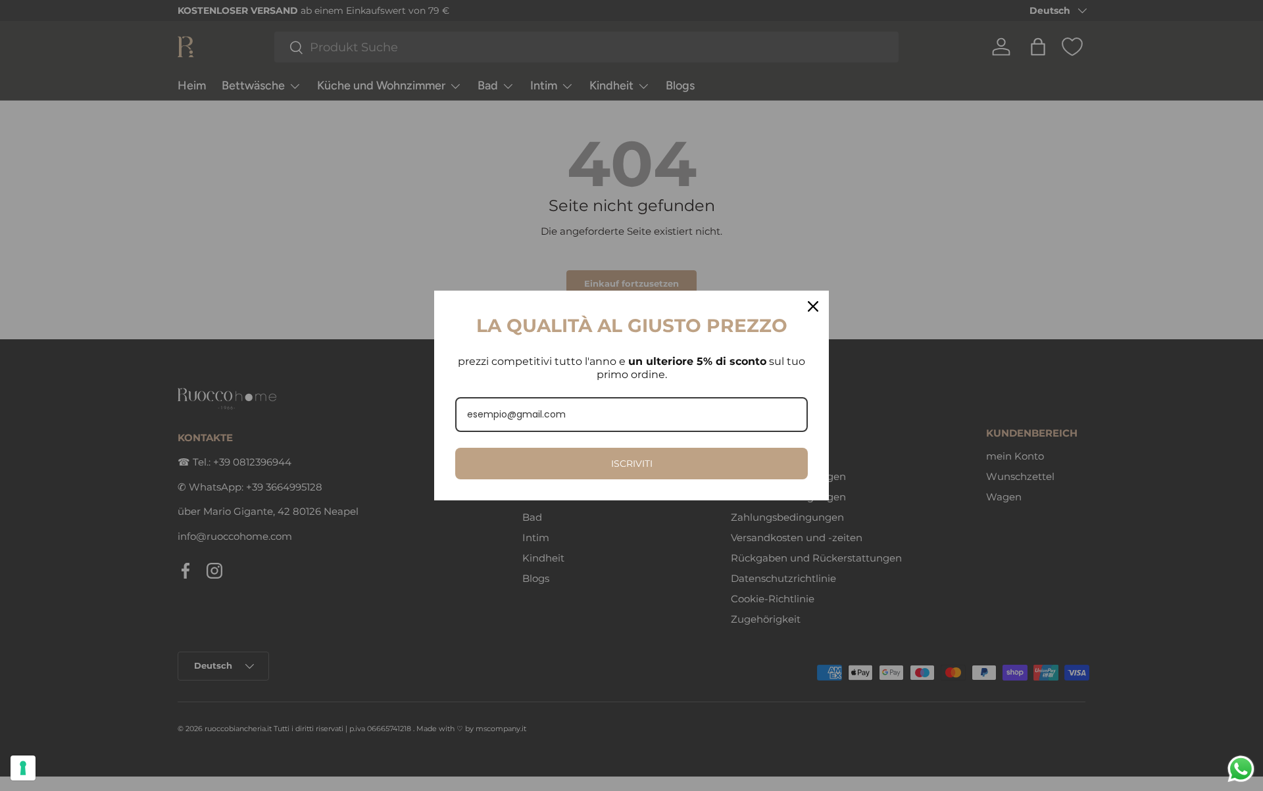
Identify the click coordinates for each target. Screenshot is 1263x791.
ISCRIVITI (632, 463)
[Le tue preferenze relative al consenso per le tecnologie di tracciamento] (23, 767)
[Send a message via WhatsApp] (1241, 769)
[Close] (813, 306)
